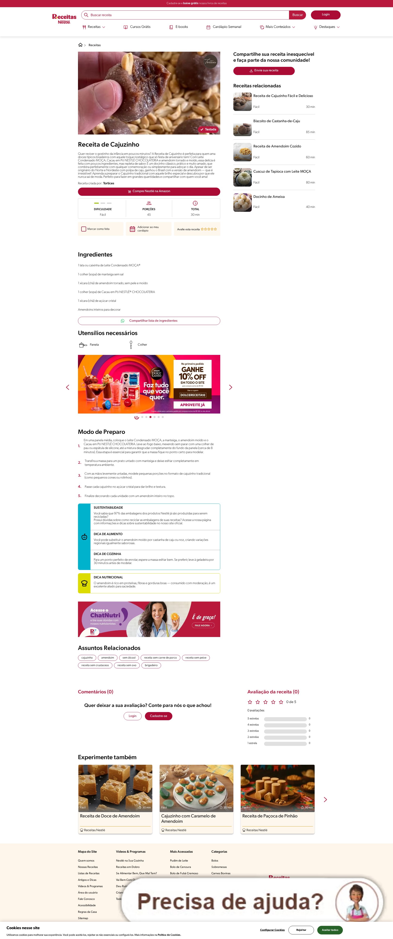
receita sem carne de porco (160, 657)
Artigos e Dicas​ (87, 880)
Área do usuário (88, 892)
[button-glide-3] (155, 417)
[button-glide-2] (150, 417)
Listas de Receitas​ (88, 873)
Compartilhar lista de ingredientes (153, 320)
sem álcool (129, 657)
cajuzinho (87, 657)
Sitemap (83, 918)
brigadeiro (151, 665)
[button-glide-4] (159, 417)
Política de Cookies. (169, 934)
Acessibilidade (87, 905)
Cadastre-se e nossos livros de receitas (197, 3)
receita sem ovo (126, 665)
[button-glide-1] (146, 417)
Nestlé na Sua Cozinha (130, 860)
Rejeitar (301, 930)
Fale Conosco (86, 899)
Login (133, 716)
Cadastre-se (158, 716)
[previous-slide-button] (67, 387)
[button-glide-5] (163, 417)
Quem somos (86, 860)
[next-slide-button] (231, 387)
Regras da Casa (87, 912)
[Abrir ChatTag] (252, 902)
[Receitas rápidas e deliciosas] (158, 384)
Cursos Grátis (140, 27)
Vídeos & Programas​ (90, 886)
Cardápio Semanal (227, 27)
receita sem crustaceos (95, 665)
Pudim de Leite (179, 860)
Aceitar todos (330, 930)
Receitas (95, 45)
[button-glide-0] (142, 417)
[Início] (64, 19)
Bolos (214, 860)
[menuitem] (93, 28)
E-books (182, 27)
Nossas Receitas (88, 867)
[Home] (80, 46)
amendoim (107, 657)
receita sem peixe (195, 657)
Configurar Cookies (272, 930)
